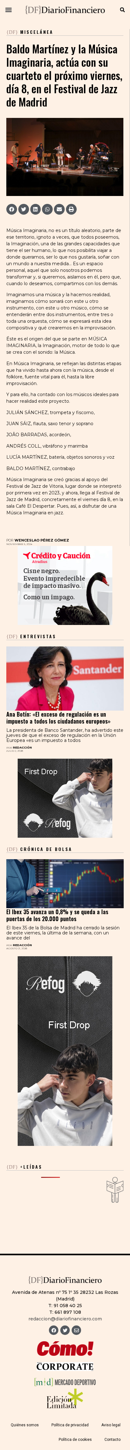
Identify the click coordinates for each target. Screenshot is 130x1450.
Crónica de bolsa (39, 849)
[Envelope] (76, 1330)
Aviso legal (111, 1425)
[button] (8, 10)
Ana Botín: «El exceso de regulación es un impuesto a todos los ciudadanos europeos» (58, 717)
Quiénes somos (25, 1425)
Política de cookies (75, 1439)
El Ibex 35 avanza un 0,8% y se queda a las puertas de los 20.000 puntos (57, 915)
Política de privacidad (70, 1425)
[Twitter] (65, 1330)
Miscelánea (36, 31)
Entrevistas (31, 636)
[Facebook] (53, 1330)
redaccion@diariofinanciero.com (65, 1319)
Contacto (112, 1439)
